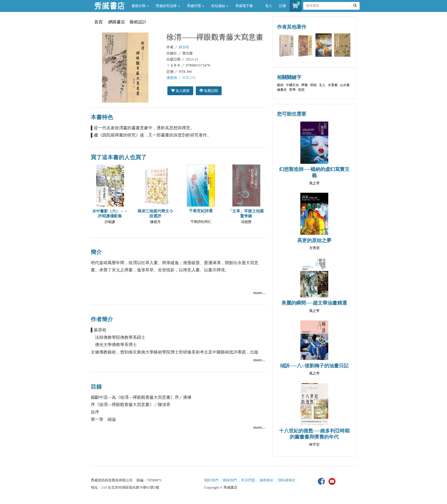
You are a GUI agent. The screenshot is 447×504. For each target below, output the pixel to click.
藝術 (280, 85)
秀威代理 (194, 6)
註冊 (282, 6)
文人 (322, 85)
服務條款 (267, 480)
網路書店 (116, 22)
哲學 (292, 89)
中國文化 (292, 85)
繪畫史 (282, 89)
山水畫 (345, 85)
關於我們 (211, 480)
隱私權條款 (286, 480)
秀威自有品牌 (167, 6)
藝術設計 (138, 22)
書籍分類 (139, 6)
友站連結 (218, 6)
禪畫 (304, 85)
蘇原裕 (184, 47)
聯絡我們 (230, 480)
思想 (301, 89)
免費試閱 (210, 91)
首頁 (98, 22)
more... (259, 292)
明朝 (313, 85)
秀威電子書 (244, 6)
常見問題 (248, 480)
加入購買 (182, 91)
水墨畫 (333, 85)
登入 (268, 6)
